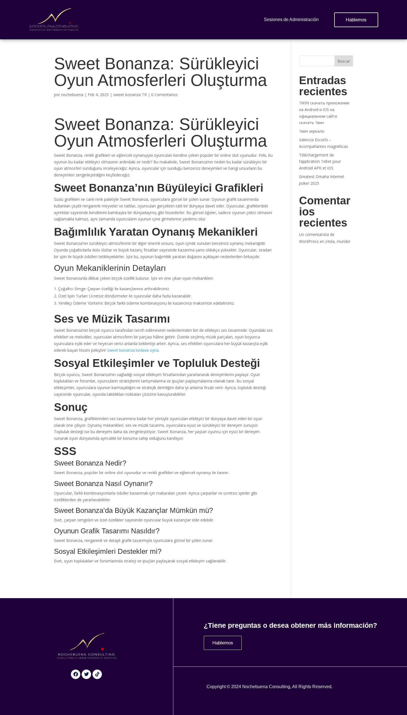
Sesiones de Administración (291, 19)
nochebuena (72, 94)
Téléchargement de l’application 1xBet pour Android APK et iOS (320, 161)
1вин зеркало (311, 131)
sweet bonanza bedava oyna (133, 350)
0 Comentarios (164, 94)
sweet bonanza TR (130, 94)
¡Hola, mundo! (337, 241)
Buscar (344, 61)
